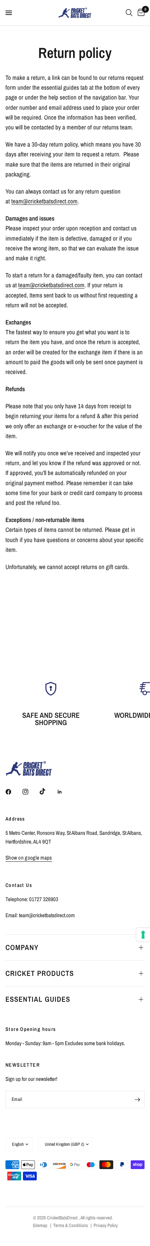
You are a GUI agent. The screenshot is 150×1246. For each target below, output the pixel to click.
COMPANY (22, 947)
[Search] (129, 13)
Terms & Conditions (70, 1225)
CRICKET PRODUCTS (39, 973)
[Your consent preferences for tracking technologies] (143, 935)
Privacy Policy (106, 1225)
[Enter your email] (137, 1099)
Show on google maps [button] (28, 857)
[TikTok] (48, 791)
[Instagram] (31, 792)
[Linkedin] (65, 792)
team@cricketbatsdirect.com (44, 201)
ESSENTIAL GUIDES (37, 999)
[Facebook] (13, 792)
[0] (140, 13)
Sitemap (40, 1225)
